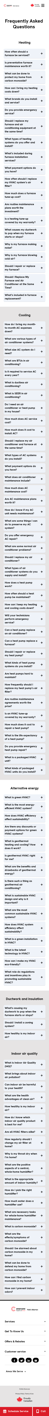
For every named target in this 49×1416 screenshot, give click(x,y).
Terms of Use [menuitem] (29, 1394)
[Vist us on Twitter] (21, 1360)
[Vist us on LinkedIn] (29, 1360)
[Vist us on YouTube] (36, 1360)
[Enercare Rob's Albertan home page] (11, 5)
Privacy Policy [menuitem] (19, 1394)
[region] (24, 53)
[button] (42, 5)
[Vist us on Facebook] (14, 1360)
